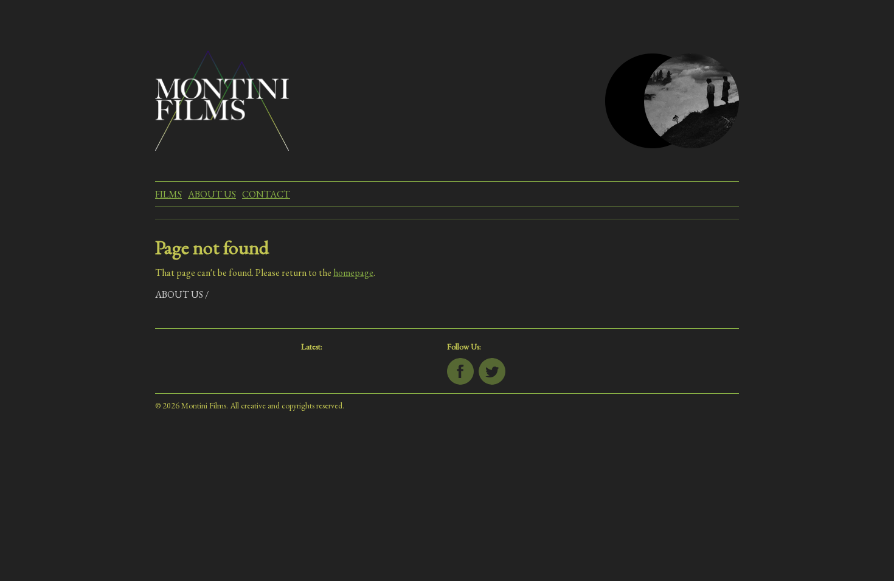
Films (168, 194)
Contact (266, 194)
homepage (353, 272)
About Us (212, 194)
